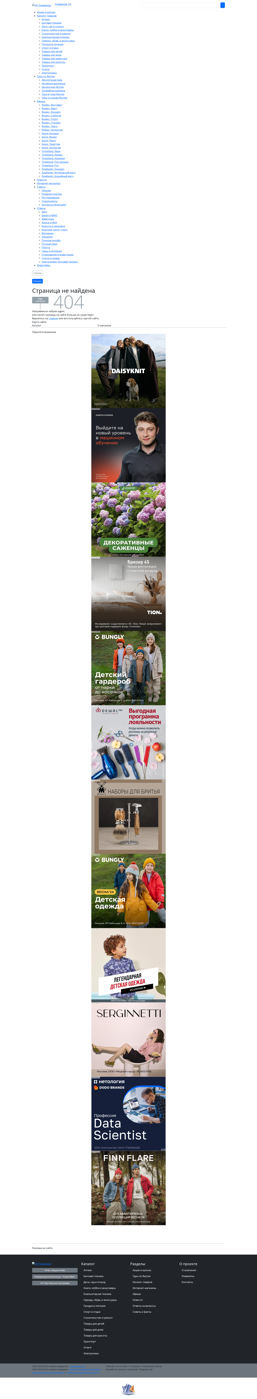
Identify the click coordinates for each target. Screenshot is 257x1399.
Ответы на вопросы (144, 1305)
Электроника (91, 1353)
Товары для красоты (95, 1335)
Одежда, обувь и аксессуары (100, 1300)
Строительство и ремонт (98, 1317)
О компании (189, 1270)
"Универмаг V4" (77, 1366)
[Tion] (128, 593)
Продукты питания (94, 1305)
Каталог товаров (142, 1282)
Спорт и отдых (92, 1311)
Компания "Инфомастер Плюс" (85, 1369)
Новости (138, 1300)
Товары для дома (93, 1329)
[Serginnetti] (128, 1039)
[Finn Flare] (128, 1187)
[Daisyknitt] (128, 370)
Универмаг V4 (63, 4)
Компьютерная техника (97, 1294)
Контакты (187, 1282)
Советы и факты (142, 1311)
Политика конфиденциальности (82, 1372)
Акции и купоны (142, 1270)
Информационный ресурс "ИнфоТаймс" (55, 1276)
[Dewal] (128, 742)
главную (53, 318)
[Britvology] (128, 816)
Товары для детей (94, 1323)
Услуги (87, 1347)
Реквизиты (188, 1276)
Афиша (137, 1294)
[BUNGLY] (128, 667)
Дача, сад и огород (94, 1282)
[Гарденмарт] (128, 519)
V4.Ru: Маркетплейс (55, 1270)
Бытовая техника (93, 1276)
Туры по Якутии (142, 1276)
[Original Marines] (128, 965)
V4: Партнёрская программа (54, 1283)
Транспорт (90, 1341)
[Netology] (128, 1113)
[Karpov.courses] (128, 445)
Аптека (88, 1270)
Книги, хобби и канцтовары (100, 1288)
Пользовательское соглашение (48, 1372)
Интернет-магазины (144, 1288)
